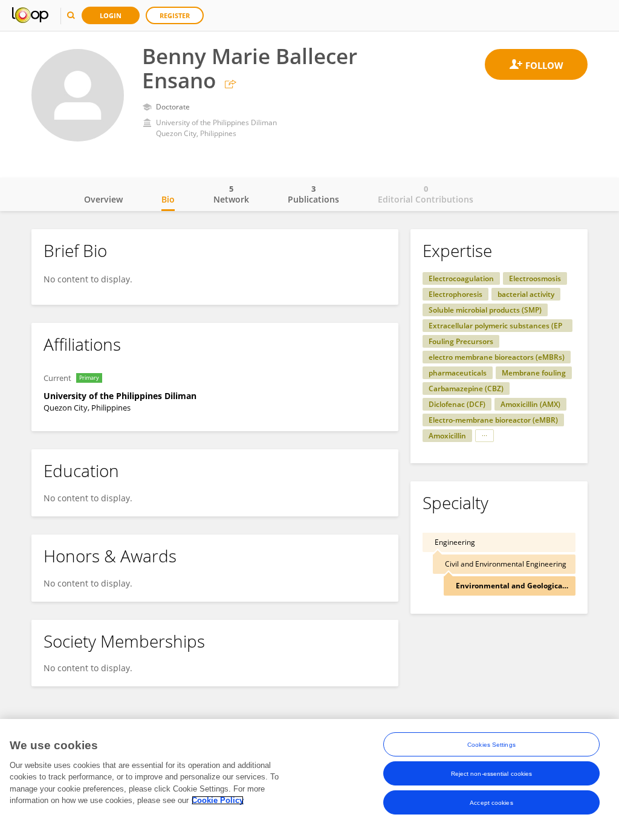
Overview (103, 199)
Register (175, 15)
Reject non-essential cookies (492, 773)
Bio (168, 199)
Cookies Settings (491, 744)
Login (111, 15)
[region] (309, 772)
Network (231, 194)
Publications (313, 194)
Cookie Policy (218, 800)
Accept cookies (491, 802)
